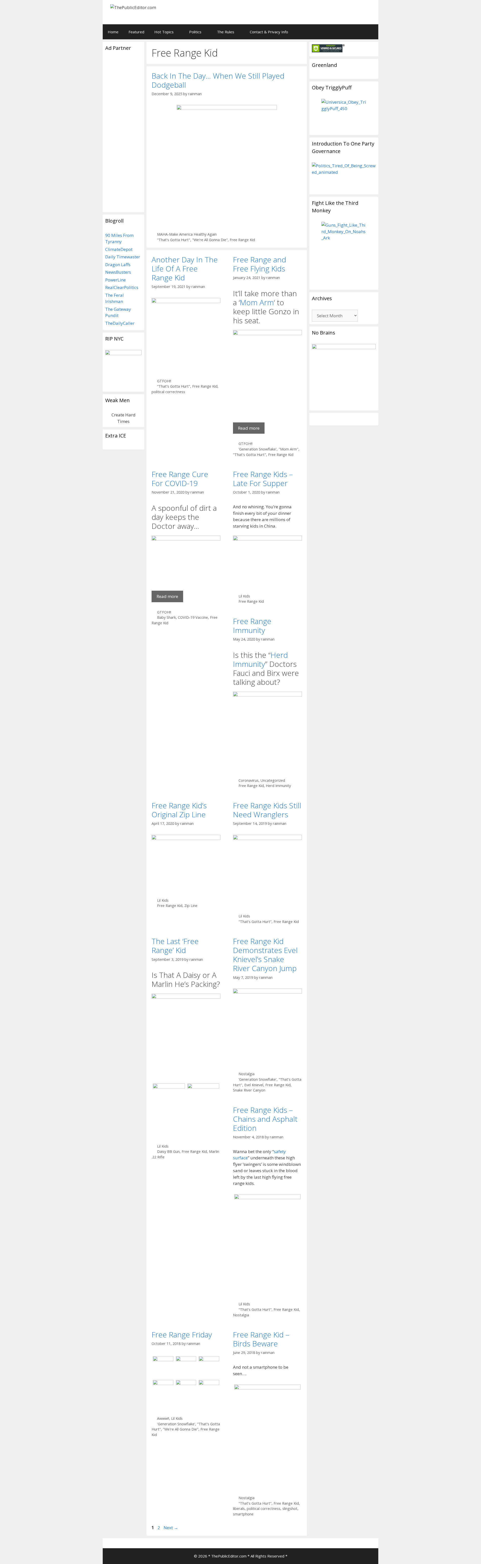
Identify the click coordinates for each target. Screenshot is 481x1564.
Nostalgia (246, 1073)
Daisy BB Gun (168, 1151)
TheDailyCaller (120, 323)
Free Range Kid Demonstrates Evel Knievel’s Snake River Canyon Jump (265, 954)
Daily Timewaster (122, 257)
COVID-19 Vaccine (193, 617)
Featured (136, 31)
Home (113, 31)
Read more (249, 428)
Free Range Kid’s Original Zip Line (179, 810)
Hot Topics (164, 31)
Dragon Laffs (118, 264)
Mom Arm (257, 302)
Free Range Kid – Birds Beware (261, 1339)
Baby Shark (166, 617)
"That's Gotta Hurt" (173, 239)
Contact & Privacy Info (269, 31)
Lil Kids (244, 596)
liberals (239, 1508)
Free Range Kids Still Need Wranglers (267, 810)
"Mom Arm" (288, 449)
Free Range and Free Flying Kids (259, 264)
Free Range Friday (182, 1334)
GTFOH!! (164, 381)
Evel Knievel (253, 1084)
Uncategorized (273, 780)
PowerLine (115, 280)
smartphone (243, 1514)
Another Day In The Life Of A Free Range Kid (185, 268)
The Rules (225, 31)
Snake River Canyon (249, 1090)
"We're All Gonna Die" (210, 239)
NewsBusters (118, 272)
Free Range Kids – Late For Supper (263, 478)
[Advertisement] (312, 11)
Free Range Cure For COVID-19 (180, 478)
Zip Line (190, 905)
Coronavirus (248, 780)
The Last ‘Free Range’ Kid (175, 945)
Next (171, 1527)
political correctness (168, 391)
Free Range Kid (242, 239)
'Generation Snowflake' (257, 449)
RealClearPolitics (121, 287)
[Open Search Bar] (371, 31)
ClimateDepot (119, 249)
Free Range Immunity (252, 625)
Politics (195, 31)
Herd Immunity (260, 659)
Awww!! (163, 1418)
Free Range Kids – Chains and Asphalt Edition (265, 1119)
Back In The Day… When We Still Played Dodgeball (218, 80)
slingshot (289, 1508)
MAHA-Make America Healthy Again (187, 234)
